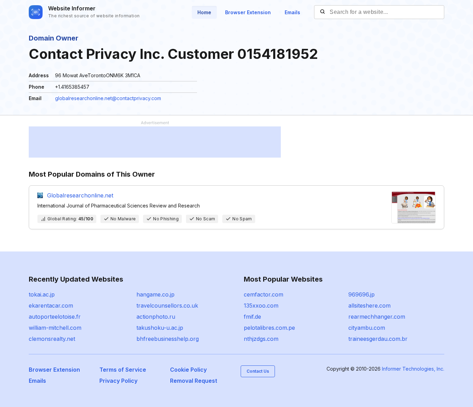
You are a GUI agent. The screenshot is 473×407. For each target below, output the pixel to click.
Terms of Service (122, 369)
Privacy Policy (118, 380)
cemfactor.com (263, 294)
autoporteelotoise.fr (55, 316)
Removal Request (193, 380)
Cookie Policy (188, 369)
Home (204, 12)
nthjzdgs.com (261, 338)
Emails (292, 12)
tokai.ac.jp (42, 294)
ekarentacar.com (51, 305)
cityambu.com (366, 327)
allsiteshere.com (369, 305)
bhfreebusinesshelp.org (167, 338)
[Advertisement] (155, 142)
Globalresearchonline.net (80, 195)
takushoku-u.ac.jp (159, 327)
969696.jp (361, 294)
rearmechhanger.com (376, 316)
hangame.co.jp (155, 294)
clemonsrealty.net (52, 338)
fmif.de (252, 316)
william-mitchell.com (55, 327)
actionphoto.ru (155, 316)
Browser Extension (248, 12)
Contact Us (258, 371)
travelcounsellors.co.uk (167, 305)
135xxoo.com (261, 305)
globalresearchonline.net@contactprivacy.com (108, 98)
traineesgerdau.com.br (378, 338)
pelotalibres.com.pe (269, 327)
